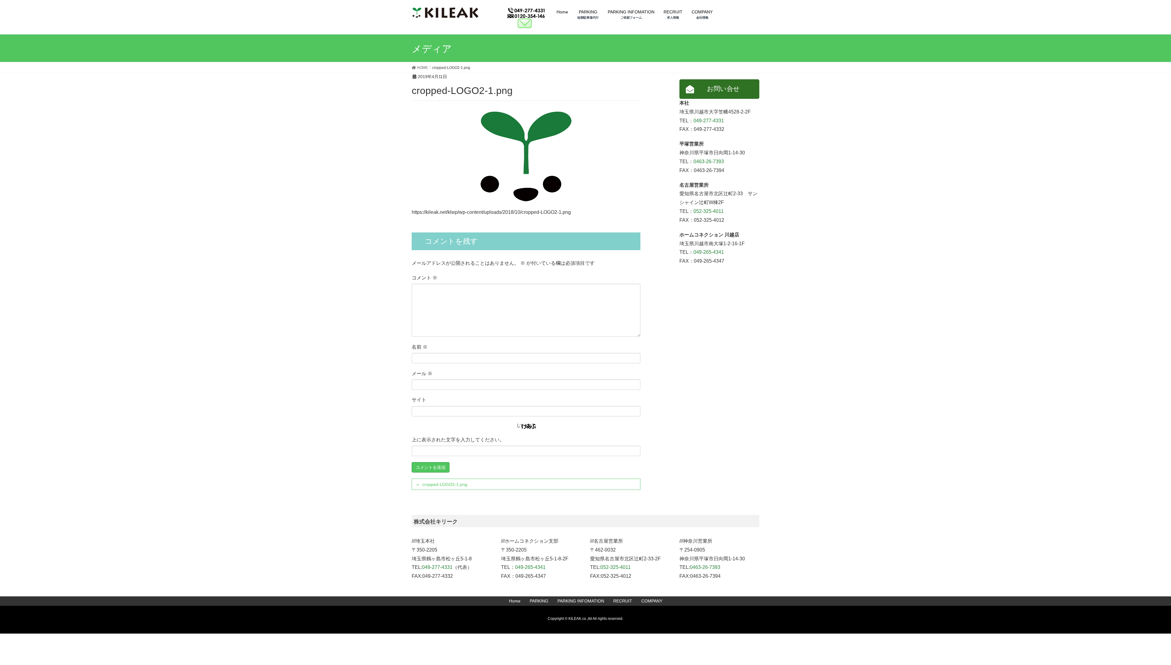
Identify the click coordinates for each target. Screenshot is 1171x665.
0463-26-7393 (708, 161)
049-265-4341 (708, 252)
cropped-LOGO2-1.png (444, 484)
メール (422, 373)
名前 (420, 347)
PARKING (539, 600)
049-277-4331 (708, 120)
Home (515, 600)
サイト (419, 399)
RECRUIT (622, 600)
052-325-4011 (708, 211)
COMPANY (651, 600)
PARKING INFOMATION (580, 600)
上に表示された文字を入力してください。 (458, 439)
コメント (424, 277)
